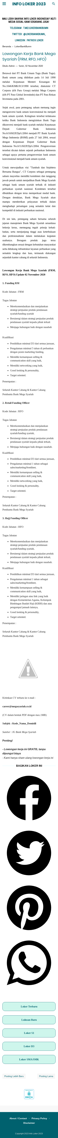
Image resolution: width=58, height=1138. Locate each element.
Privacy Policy (39, 1118)
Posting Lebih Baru (14, 1076)
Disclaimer (29, 1123)
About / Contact (18, 1118)
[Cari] (54, 4)
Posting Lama (46, 1076)
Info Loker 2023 (29, 4)
